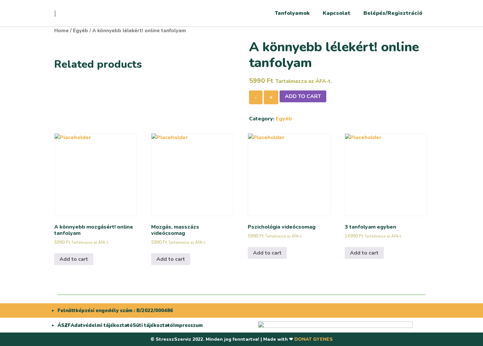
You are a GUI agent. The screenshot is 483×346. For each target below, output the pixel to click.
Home (61, 30)
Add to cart (303, 96)
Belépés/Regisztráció (392, 13)
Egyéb (80, 30)
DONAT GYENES (313, 339)
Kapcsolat (336, 13)
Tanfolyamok (292, 13)
